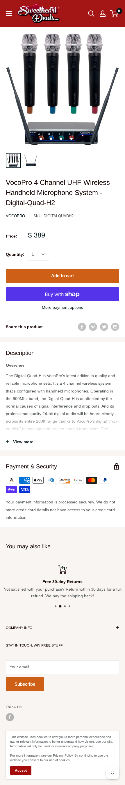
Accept (21, 770)
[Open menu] (9, 13)
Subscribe (25, 684)
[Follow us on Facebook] (10, 717)
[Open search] (91, 13)
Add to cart (62, 275)
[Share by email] (115, 327)
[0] (114, 13)
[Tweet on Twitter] (104, 327)
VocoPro (15, 216)
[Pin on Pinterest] (93, 327)
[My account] (103, 13)
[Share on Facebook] (82, 327)
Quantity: (15, 254)
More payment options (62, 307)
